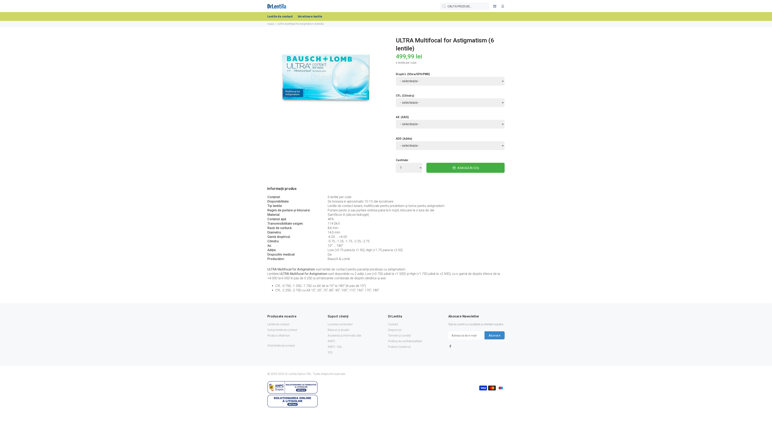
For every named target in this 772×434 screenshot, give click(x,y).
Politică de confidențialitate (405, 341)
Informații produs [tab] (282, 188)
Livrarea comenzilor (340, 324)
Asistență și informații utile (344, 335)
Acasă (270, 24)
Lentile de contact (278, 324)
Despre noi (394, 330)
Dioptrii (401, 74)
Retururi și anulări (338, 330)
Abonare (494, 335)
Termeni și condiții (399, 335)
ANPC (331, 341)
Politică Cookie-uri (399, 346)
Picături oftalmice (278, 335)
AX (398, 117)
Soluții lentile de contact (282, 330)
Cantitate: (402, 160)
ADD (398, 138)
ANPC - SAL (335, 346)
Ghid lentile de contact (281, 345)
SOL (330, 352)
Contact (393, 324)
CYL (398, 95)
